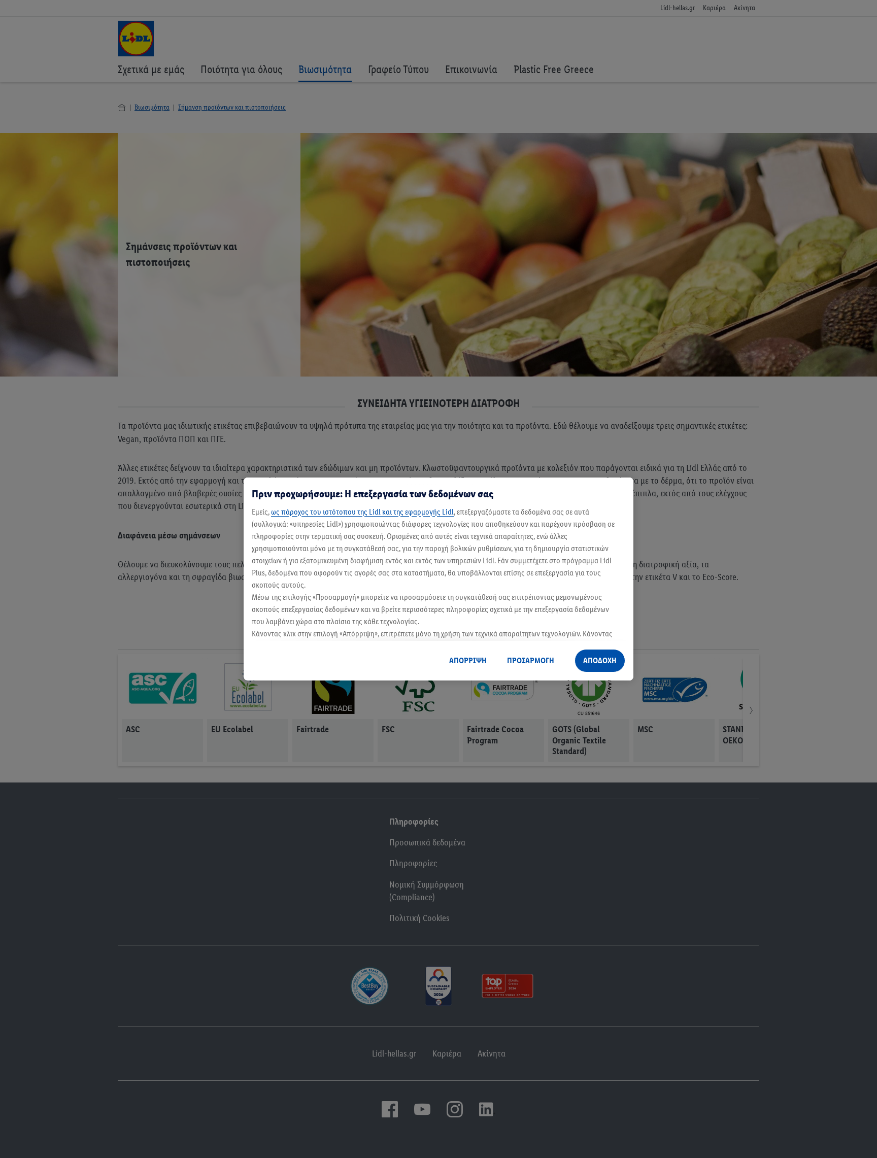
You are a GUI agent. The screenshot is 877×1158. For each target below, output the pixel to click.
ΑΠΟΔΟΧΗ (600, 660)
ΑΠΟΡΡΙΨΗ (468, 660)
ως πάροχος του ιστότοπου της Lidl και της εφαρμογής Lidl (362, 512)
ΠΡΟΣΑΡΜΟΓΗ (530, 660)
